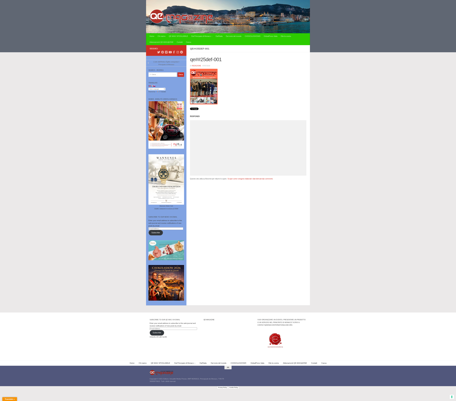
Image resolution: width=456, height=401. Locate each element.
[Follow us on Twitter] (158, 52)
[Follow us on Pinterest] (162, 52)
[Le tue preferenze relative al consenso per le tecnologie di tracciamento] (452, 397)
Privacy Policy (222, 387)
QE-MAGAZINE (209, 320)
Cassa (188, 42)
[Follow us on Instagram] (177, 52)
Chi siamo (161, 36)
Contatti (180, 42)
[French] (152, 86)
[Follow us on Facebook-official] (173, 52)
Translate (163, 91)
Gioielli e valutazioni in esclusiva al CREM (166, 208)
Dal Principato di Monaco (201, 36)
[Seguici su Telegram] (181, 52)
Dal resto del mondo (233, 36)
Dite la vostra (286, 36)
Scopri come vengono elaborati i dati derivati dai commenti (250, 179)
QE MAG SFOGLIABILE (178, 36)
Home (152, 36)
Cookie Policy (233, 387)
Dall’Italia (219, 36)
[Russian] (154, 86)
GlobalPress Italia (270, 36)
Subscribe (155, 233)
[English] (149, 86)
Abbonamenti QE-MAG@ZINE (161, 42)
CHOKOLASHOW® (252, 36)
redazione (196, 66)
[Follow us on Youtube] (170, 52)
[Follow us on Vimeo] (166, 52)
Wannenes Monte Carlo (166, 206)
